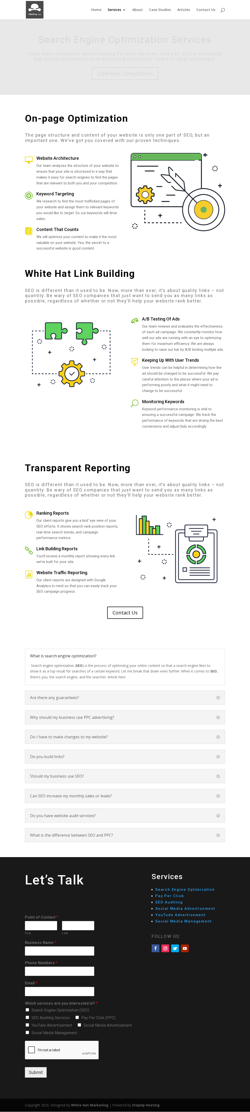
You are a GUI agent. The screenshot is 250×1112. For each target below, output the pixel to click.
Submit (36, 1072)
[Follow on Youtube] (185, 948)
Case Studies (160, 10)
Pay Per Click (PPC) (98, 1017)
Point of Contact (41, 917)
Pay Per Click (169, 896)
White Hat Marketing (89, 1105)
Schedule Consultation (125, 73)
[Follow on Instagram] (165, 948)
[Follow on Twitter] (175, 948)
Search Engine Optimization (185, 889)
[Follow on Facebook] (155, 948)
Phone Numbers (41, 963)
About (137, 10)
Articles (183, 10)
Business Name (40, 942)
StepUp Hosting (146, 1105)
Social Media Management (54, 1033)
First (28, 933)
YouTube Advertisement (51, 1025)
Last (65, 933)
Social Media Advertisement (107, 1025)
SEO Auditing (169, 902)
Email (31, 983)
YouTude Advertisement (181, 915)
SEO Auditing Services (50, 1017)
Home (96, 10)
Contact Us (205, 10)
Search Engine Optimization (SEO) (60, 1010)
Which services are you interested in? (61, 1003)
